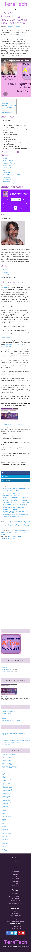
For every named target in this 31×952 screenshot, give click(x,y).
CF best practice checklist (15, 903)
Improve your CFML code (7, 673)
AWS (3, 770)
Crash (15, 876)
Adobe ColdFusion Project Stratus (9, 767)
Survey (3, 842)
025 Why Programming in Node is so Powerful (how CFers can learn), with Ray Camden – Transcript (15, 532)
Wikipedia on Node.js (8, 160)
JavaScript (4, 819)
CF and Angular (5, 667)
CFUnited (4, 784)
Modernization (16, 881)
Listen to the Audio (7, 107)
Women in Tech (5, 850)
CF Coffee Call (15, 871)
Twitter (5, 271)
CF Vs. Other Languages (7, 779)
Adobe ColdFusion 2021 (7, 759)
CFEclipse (4, 780)
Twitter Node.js (7, 162)
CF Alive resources (15, 900)
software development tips (11, 525)
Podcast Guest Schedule (15, 897)
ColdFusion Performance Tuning (8, 799)
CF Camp (4, 776)
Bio (2, 109)
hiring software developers (9, 522)
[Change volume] (27, 208)
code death (24, 521)
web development (4, 527)
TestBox (3, 845)
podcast (10, 524)
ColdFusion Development (7, 794)
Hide (11, 101)
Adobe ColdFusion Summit (7, 769)
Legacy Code (4, 824)
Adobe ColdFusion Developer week (9, 766)
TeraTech (15, 4)
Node (9, 45)
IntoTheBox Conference (7, 816)
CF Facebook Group (15, 915)
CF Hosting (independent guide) (8, 711)
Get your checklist (4, 701)
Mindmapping (5, 829)
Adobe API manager (6, 671)
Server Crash (4, 836)
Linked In (5, 272)
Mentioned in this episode (9, 105)
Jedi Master (6, 274)
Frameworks (4, 812)
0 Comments (17, 26)
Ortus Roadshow (5, 835)
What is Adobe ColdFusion (7, 713)
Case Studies (15, 885)
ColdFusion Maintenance (7, 797)
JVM (3, 820)
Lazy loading (6, 177)
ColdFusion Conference (7, 790)
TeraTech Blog (15, 898)
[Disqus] (15, 562)
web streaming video (20, 527)
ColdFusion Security (6, 803)
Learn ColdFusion (5, 823)
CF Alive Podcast (8, 521)
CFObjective (21, 34)
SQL (3, 840)
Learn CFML (4, 822)
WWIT (5, 143)
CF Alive (3, 773)
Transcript (4, 846)
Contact (15, 863)
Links (3, 110)
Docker (3, 809)
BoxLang (4, 771)
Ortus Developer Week (6, 833)
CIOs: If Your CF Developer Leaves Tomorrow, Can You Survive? (15, 731)
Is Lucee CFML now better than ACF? (9, 716)
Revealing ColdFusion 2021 (7, 665)
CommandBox (5, 807)
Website (5, 269)
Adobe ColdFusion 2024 (7, 761)
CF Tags (3, 777)
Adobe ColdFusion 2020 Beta (8, 757)
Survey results (5, 843)
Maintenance (15, 880)
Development (15, 878)
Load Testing (4, 826)
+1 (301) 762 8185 (16, 928)
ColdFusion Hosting (6, 796)
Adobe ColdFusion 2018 (7, 756)
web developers (19, 525)
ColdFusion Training (6, 804)
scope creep (15, 524)
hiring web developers (19, 522)
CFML (3, 782)
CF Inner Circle (15, 913)
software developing (21, 524)
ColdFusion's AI (5, 806)
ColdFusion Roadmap (6, 802)
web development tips (12, 527)
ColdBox (3, 786)
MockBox (4, 830)
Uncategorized (5, 847)
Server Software (5, 837)
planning (7, 524)
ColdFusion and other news (7, 787)
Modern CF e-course (15, 902)
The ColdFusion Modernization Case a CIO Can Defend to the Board (16, 740)
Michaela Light (10, 26)
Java (3, 817)
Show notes (5, 103)
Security (15, 883)
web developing (26, 525)
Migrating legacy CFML (6, 669)
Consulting (15, 874)
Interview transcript (7, 112)
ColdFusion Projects (6, 800)
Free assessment (15, 873)
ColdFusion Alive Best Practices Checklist (11, 424)
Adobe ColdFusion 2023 (7, 760)
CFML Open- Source (6, 783)
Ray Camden (4, 287)
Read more (5, 338)
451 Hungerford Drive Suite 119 (15, 921)
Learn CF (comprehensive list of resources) (11, 720)
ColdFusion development (9, 696)
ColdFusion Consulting (6, 792)
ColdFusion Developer (6, 793)
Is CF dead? (4, 718)
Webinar (3, 849)
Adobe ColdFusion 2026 (7, 764)
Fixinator (4, 810)
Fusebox (3, 813)
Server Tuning (5, 839)
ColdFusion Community (7, 789)
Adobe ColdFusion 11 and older (8, 754)
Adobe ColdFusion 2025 (7, 763)
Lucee (3, 827)
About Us (15, 861)
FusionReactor (5, 814)
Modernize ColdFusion (6, 832)
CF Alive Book (15, 893)
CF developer (19, 521)
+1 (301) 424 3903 (16, 927)
